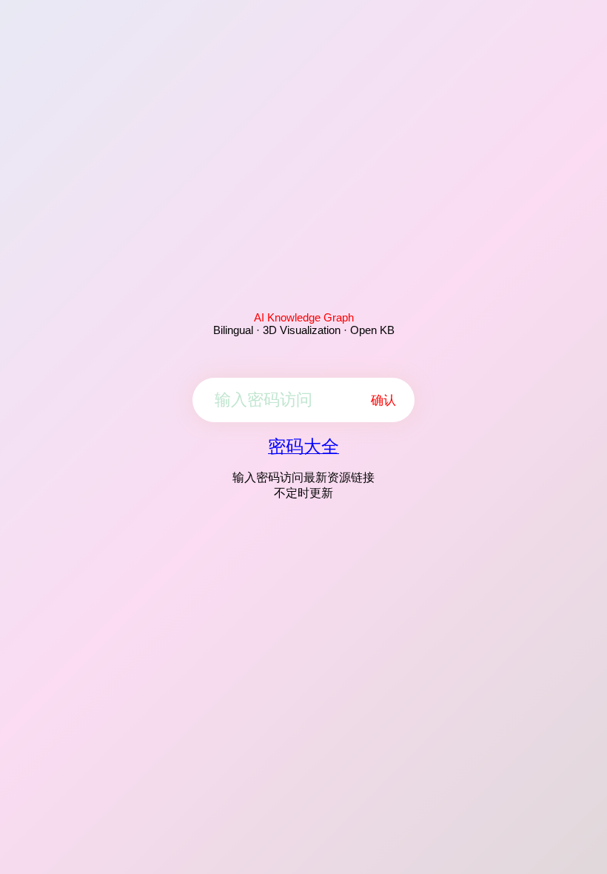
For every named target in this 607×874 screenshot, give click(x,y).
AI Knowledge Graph (304, 317)
